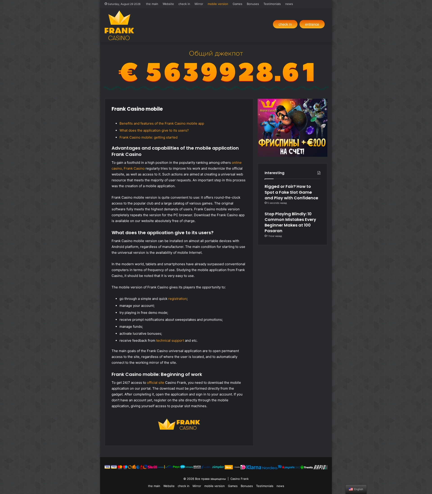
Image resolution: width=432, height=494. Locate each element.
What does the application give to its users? (154, 130)
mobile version (218, 4)
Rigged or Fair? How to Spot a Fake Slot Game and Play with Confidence (291, 192)
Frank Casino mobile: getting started (148, 137)
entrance (312, 24)
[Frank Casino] (119, 25)
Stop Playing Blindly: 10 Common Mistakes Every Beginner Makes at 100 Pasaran (290, 222)
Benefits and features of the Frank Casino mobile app (161, 123)
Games (237, 4)
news (289, 4)
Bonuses (253, 4)
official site (155, 382)
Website (168, 4)
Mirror (199, 4)
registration (177, 298)
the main (152, 4)
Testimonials (272, 4)
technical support (170, 340)
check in (184, 4)
